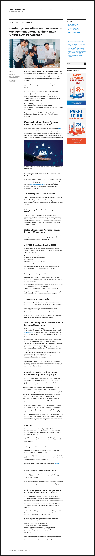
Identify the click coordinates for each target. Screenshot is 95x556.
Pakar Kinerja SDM (17, 10)
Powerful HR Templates (51, 10)
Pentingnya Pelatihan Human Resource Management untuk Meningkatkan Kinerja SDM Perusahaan (35, 31)
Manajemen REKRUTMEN (73, 28)
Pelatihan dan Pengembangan (74, 32)
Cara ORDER (39, 10)
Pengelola (61, 10)
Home (32, 10)
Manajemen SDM (71, 31)
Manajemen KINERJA (72, 27)
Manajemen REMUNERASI (73, 29)
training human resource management (14, 80)
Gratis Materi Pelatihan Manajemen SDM (75, 10)
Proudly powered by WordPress (24, 550)
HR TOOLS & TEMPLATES (73, 24)
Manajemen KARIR (72, 25)
